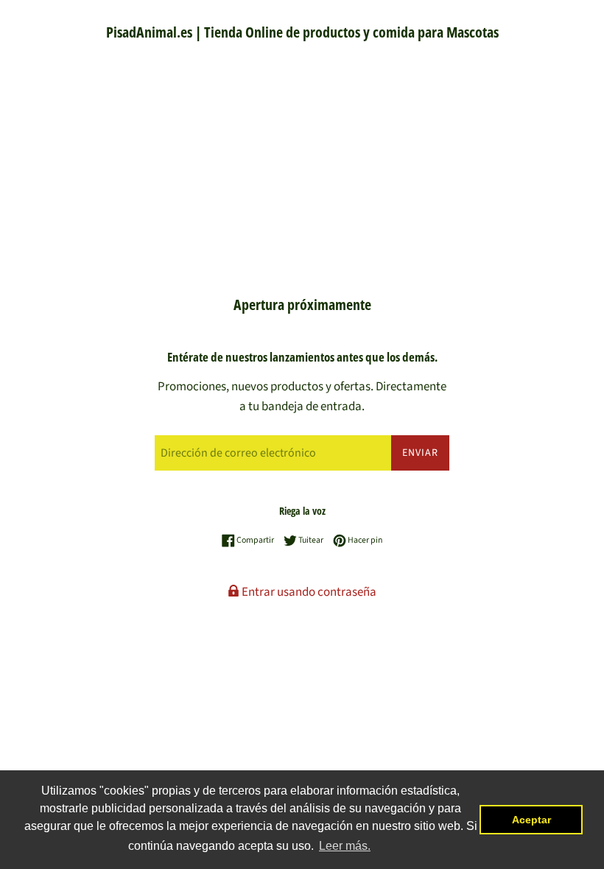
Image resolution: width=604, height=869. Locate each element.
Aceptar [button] (531, 820)
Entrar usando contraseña (307, 592)
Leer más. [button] (345, 846)
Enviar (420, 453)
